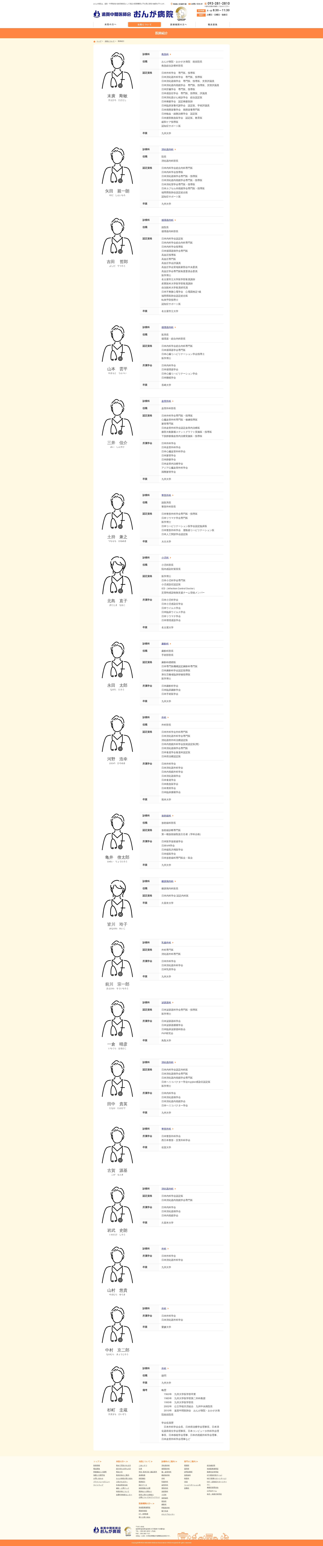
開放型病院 (143, 1511)
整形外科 (166, 495)
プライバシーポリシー (101, 1482)
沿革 (140, 1469)
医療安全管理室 (212, 1472)
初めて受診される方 (123, 1465)
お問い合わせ (98, 1478)
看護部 (186, 1465)
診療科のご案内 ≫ (169, 1461)
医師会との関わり (145, 1491)
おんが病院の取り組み (124, 1478)
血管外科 (166, 401)
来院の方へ (110, 24)
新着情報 (96, 1465)
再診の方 (119, 1472)
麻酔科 (165, 643)
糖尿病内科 (167, 881)
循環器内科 (167, 220)
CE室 (186, 1482)
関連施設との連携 (99, 1472)
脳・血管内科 (166, 1472)
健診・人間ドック (122, 1488)
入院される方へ (122, 1482)
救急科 (165, 54)
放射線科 (166, 815)
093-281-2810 (145, 1531)
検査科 (186, 1478)
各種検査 (142, 1475)
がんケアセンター (168, 1514)
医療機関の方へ (178, 24)
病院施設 (142, 1478)
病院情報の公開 (144, 1488)
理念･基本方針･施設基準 (148, 1472)
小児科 (165, 557)
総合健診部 (211, 1465)
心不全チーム (212, 1491)
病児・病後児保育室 (214, 1494)
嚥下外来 (165, 1511)
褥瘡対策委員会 (212, 1487)
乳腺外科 (166, 942)
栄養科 (186, 1488)
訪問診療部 (188, 1472)
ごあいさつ (143, 1465)
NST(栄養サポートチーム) (216, 1478)
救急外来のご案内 (122, 1475)
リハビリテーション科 (192, 1485)
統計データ (143, 1485)
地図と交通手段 (99, 1475)
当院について (144, 24)
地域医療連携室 (144, 1507)
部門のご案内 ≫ (191, 1461)
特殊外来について (122, 1491)
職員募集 (212, 24)
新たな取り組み (144, 1517)
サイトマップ (98, 1485)
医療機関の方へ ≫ (146, 1503)
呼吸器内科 (166, 1508)
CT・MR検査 (143, 1514)
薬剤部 (186, 1469)
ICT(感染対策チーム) (214, 1475)
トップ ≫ (97, 1461)
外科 (164, 717)
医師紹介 (142, 1482)
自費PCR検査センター (124, 1495)
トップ (99, 41)
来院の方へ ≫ (122, 1461)
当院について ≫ (146, 1461)
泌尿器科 (166, 1002)
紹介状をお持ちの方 (123, 1469)
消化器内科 (167, 149)
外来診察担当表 (122, 1485)
